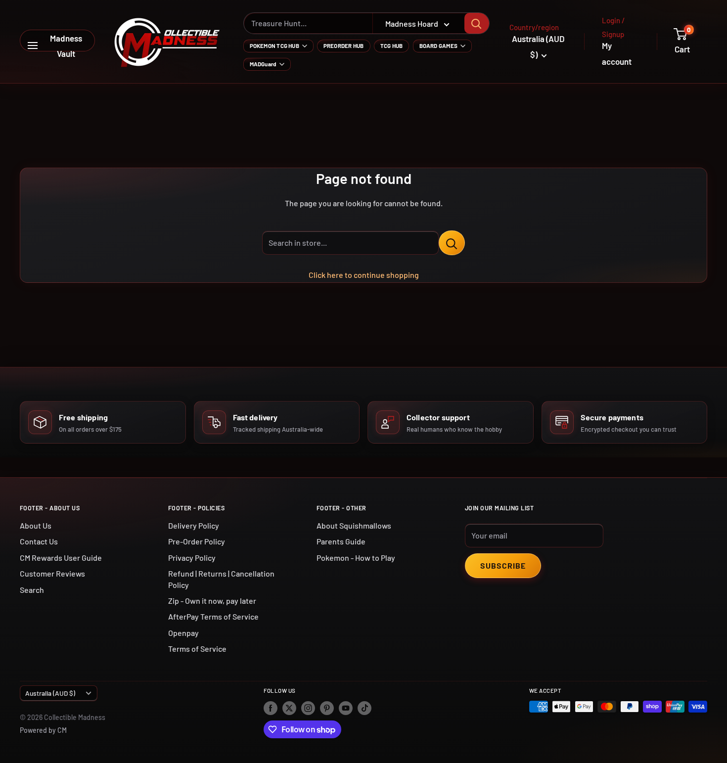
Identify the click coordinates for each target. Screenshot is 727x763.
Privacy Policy (192, 557)
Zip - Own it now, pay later (212, 600)
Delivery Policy (193, 525)
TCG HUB (391, 45)
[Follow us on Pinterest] (327, 708)
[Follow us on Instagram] (308, 708)
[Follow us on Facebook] (270, 708)
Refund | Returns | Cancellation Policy (221, 579)
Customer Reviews (52, 573)
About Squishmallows (354, 525)
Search (32, 589)
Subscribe (503, 565)
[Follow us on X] (289, 708)
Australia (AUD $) (50, 693)
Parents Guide (341, 541)
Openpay (183, 632)
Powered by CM (43, 730)
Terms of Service (197, 648)
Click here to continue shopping (364, 274)
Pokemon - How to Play (356, 557)
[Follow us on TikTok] (364, 708)
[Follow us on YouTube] (346, 708)
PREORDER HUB (343, 45)
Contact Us (39, 541)
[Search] (476, 23)
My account (617, 53)
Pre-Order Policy (196, 541)
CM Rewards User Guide (61, 557)
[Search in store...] (452, 242)
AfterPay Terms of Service (213, 616)
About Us (35, 525)
